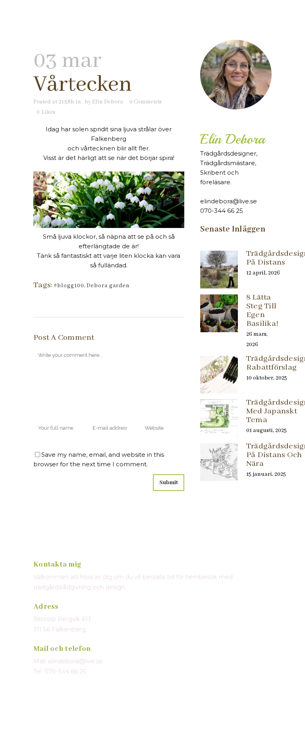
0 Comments (145, 101)
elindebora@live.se (228, 201)
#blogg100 (69, 285)
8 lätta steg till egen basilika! (262, 310)
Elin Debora (107, 101)
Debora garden (108, 285)
